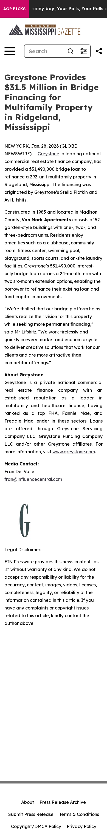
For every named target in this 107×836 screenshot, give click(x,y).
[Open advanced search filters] (83, 51)
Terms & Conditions (79, 814)
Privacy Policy (81, 826)
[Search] (70, 51)
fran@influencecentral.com (33, 479)
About (27, 802)
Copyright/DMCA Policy (36, 826)
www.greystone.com (73, 451)
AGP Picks (14, 8)
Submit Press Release (31, 814)
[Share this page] (99, 51)
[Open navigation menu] (9, 51)
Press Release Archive (63, 802)
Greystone (48, 153)
